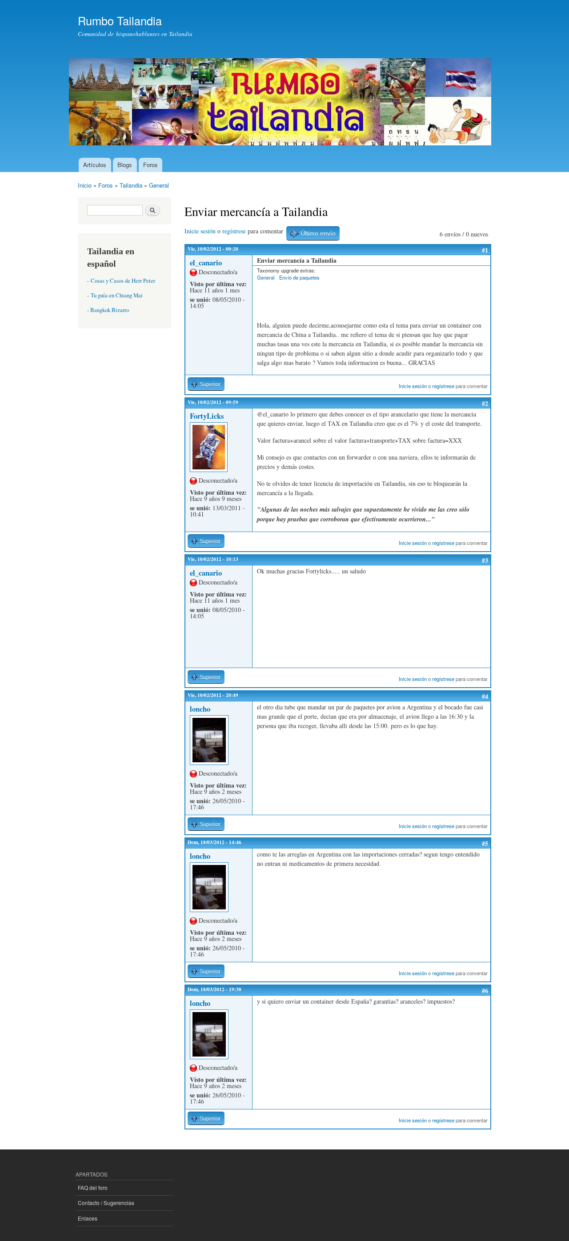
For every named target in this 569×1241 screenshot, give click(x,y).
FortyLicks (207, 415)
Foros (150, 164)
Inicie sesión (200, 231)
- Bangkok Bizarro (108, 310)
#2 (485, 403)
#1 (485, 250)
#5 (485, 843)
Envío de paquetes (299, 277)
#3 (485, 560)
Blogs (124, 164)
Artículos (94, 164)
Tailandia (131, 185)
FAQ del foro (93, 1187)
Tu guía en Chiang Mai (117, 295)
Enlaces (87, 1218)
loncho (200, 708)
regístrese (234, 231)
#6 (485, 990)
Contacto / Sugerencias (106, 1202)
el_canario (206, 262)
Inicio (85, 185)
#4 (485, 696)
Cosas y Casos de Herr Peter (123, 280)
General (159, 185)
